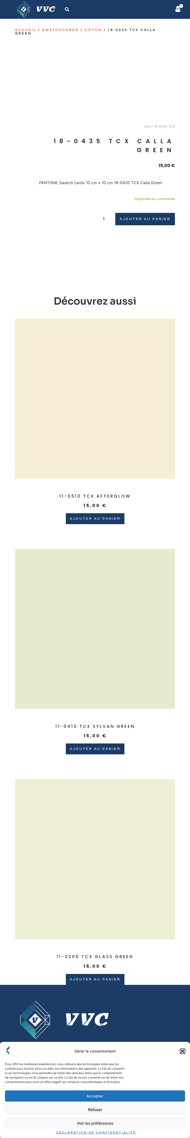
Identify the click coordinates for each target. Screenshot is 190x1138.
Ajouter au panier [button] (95, 518)
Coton (93, 30)
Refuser (95, 1109)
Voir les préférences (95, 1123)
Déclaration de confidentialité (96, 1132)
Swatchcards (60, 30)
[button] (182, 1051)
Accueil (25, 30)
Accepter (95, 1096)
